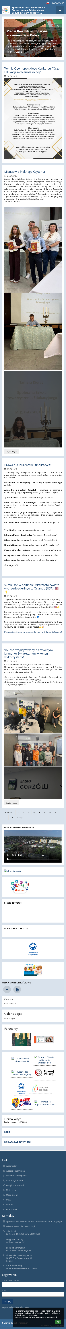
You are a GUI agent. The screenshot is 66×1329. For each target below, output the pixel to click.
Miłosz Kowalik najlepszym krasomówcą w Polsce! (26, 33)
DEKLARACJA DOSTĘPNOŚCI (17, 1142)
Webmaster (11, 1165)
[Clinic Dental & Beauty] (21, 1039)
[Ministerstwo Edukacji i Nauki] (21, 1060)
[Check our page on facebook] (7, 989)
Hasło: (5, 1290)
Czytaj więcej (11, 452)
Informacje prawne (14, 1180)
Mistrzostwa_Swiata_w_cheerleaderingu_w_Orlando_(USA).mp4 (33, 632)
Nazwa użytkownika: (11, 1280)
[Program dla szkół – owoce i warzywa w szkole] (40, 1088)
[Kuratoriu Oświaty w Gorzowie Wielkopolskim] (44, 1060)
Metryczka (11, 1190)
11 (5, 817)
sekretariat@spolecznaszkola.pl (20, 1226)
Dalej (19, 817)
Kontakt (10, 1204)
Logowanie (58, 3)
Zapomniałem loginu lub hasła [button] (15, 1307)
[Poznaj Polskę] (44, 1073)
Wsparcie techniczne (15, 1170)
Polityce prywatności (49, 1317)
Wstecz (10, 812)
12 (12, 817)
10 (56, 812)
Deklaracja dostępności (16, 1175)
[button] (47, 3)
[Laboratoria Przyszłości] (21, 1088)
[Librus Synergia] (33, 871)
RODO (7, 1132)
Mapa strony (12, 1194)
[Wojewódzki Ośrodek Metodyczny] (21, 1073)
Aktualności (11, 1209)
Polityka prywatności (15, 1185)
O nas (8, 1199)
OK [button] (58, 1322)
